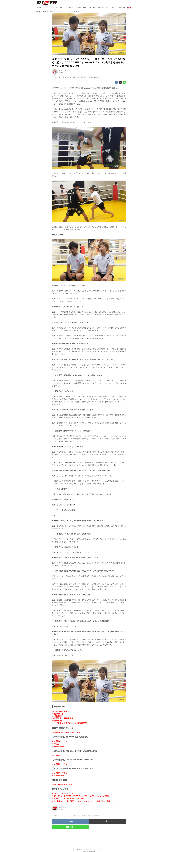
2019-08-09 (63, 71)
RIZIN (61, 73)
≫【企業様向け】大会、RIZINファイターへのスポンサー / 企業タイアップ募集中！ (83, 801)
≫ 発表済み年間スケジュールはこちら (66, 732)
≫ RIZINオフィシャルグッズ (62, 793)
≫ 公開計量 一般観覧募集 (62, 718)
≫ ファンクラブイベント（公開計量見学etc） (71, 723)
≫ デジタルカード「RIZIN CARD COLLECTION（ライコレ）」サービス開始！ (81, 796)
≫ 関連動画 (57, 721)
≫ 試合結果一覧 (58, 775)
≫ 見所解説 (57, 716)
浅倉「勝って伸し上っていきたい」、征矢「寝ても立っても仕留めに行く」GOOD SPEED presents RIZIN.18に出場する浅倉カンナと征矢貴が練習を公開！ (89, 62)
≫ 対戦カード (58, 714)
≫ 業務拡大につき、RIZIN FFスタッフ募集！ (68, 798)
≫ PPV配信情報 (58, 746)
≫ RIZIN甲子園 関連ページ (62, 784)
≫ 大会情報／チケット (61, 711)
